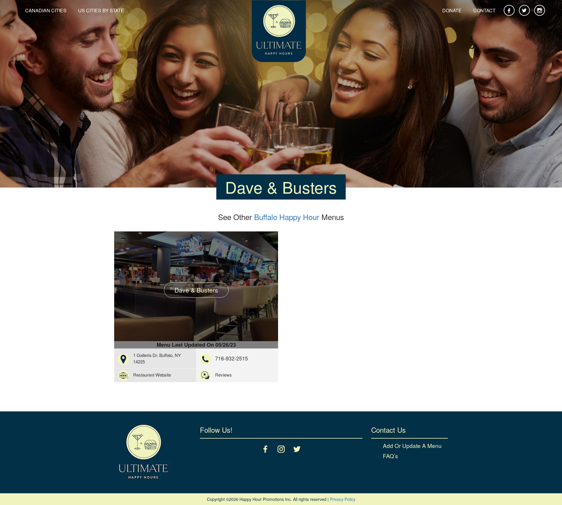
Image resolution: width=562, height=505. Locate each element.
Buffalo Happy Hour (286, 216)
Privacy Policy (342, 499)
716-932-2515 (231, 358)
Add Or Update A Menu (412, 445)
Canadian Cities (45, 10)
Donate (452, 10)
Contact (484, 10)
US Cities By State (101, 10)
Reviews (223, 375)
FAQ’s (390, 456)
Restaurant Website (152, 375)
